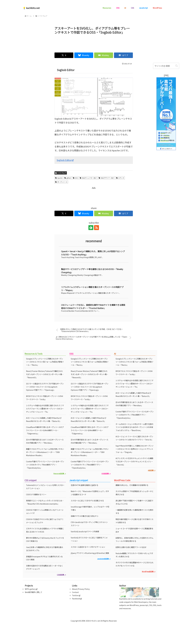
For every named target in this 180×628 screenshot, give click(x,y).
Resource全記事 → (60, 473)
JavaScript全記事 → (104, 559)
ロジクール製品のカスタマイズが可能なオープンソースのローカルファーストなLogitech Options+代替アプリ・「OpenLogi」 (45, 386)
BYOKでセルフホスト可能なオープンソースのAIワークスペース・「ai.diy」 (44, 398)
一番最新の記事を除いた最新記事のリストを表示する (134, 511)
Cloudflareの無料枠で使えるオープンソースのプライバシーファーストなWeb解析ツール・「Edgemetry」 (45, 430)
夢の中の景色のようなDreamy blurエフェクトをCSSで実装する (45, 539)
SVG (76, 178)
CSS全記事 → (61, 575)
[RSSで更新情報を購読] (96, 227)
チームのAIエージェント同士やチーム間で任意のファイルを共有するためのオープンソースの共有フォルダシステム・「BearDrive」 (134, 427)
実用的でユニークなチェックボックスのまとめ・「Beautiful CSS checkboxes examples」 (45, 502)
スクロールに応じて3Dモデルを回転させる (87, 500)
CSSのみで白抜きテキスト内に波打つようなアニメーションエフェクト (44, 521)
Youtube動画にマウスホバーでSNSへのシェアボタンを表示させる (134, 555)
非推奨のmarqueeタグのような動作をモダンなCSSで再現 (44, 558)
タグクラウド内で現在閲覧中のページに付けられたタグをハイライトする (134, 564)
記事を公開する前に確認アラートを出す (131, 547)
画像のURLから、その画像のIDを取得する (132, 485)
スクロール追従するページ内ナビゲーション (88, 547)
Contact (75, 592)
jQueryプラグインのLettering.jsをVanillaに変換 (90, 553)
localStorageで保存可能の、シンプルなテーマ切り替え (90, 508)
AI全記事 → (151, 470)
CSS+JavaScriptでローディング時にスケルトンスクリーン (89, 524)
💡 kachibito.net (31, 7)
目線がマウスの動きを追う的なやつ (84, 516)
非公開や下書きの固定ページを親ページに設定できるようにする (134, 502)
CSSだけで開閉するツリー (36, 494)
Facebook (76, 598)
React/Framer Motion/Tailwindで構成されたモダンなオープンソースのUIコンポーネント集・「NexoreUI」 (45, 374)
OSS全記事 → (106, 473)
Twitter (75, 595)
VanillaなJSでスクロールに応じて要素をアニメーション (89, 539)
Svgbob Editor (64, 160)
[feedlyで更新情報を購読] (90, 227)
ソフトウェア (61, 173)
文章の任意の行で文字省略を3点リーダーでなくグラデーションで (44, 567)
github (68, 178)
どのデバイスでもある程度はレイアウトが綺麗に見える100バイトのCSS (45, 530)
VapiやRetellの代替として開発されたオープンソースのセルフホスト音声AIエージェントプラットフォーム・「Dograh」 (134, 448)
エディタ (121, 178)
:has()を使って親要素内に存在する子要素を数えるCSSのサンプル (44, 549)
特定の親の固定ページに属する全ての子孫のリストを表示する (134, 521)
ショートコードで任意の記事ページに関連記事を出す (134, 530)
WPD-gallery (30, 589)
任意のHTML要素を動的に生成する (84, 485)
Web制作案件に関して (33, 592)
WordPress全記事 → (148, 571)
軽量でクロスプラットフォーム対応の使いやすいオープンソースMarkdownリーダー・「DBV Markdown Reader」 (45, 452)
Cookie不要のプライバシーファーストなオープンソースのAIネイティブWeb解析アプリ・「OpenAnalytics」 (45, 464)
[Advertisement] (93, 42)
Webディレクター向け (89, 178)
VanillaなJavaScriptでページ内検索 (85, 531)
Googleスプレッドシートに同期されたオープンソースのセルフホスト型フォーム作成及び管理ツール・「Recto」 (45, 361)
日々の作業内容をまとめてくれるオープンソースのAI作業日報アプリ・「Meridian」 (45, 441)
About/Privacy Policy (81, 589)
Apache (59, 178)
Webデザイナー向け (107, 178)
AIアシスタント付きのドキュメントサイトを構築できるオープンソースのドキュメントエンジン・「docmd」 (134, 461)
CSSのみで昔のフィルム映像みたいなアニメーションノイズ (44, 511)
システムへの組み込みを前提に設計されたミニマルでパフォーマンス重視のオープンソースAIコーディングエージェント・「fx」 (45, 408)
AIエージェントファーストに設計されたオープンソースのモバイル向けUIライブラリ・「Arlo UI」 (134, 438)
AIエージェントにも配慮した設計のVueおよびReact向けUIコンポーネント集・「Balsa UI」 (43, 419)
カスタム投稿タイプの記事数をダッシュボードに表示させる (134, 493)
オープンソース (62, 182)
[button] (176, 65)
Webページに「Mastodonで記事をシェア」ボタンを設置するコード (90, 493)
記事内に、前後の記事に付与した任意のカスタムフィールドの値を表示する (134, 539)
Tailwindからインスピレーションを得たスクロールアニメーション (45, 487)
